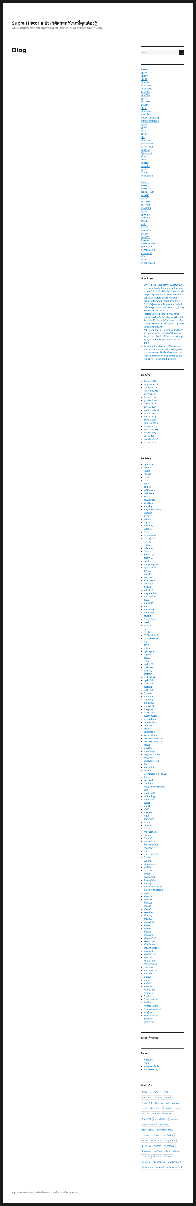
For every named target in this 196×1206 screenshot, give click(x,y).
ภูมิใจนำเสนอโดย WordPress (66, 1192)
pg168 (144, 72)
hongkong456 (148, 263)
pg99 (146, 645)
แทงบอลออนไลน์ (151, 1015)
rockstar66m (150, 722)
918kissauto (149, 490)
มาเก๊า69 (148, 870)
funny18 (148, 551)
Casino (147, 532)
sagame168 (149, 732)
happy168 (148, 558)
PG (145, 629)
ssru (146, 790)
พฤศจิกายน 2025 (151, 410)
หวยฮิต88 (148, 973)
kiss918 (145, 130)
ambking (148, 506)
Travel (147, 803)
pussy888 (145, 101)
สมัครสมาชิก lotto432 (154, 886)
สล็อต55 (147, 906)
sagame (147, 728)
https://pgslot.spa (150, 121)
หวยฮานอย (148, 967)
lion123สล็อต (150, 596)
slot (143, 137)
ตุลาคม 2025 (149, 413)
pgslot (144, 98)
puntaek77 (149, 706)
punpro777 (146, 246)
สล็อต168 (148, 899)
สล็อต (143, 156)
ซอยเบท (147, 835)
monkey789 (149, 612)
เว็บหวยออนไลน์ (151, 1006)
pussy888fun (150, 712)
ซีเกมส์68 (148, 838)
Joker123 (148, 577)
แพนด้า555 (149, 1019)
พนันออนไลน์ (149, 864)
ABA (146, 496)
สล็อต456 (148, 903)
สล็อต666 (148, 912)
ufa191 (147, 806)
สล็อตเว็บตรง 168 (151, 948)
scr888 (147, 745)
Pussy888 (148, 709)
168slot (147, 467)
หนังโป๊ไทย (146, 114)
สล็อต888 (145, 92)
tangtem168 (149, 793)
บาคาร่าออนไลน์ (148, 243)
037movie (148, 464)
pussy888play (150, 716)
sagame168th (147, 192)
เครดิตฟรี (148, 983)
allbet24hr (149, 503)
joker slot (145, 150)
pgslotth (148, 687)
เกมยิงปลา (148, 977)
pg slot (144, 127)
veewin (147, 822)
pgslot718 (148, 667)
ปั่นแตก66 (145, 240)
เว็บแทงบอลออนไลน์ (152, 1009)
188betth (148, 474)
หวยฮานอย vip (150, 970)
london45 (148, 603)
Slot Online (149, 767)
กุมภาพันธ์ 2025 (151, 439)
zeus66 (147, 825)
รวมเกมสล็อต (149, 877)
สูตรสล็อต (148, 957)
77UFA (147, 484)
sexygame (148, 757)
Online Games (150, 619)
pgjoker (147, 654)
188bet (147, 471)
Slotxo (147, 777)
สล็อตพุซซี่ (148, 935)
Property (148, 693)
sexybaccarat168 (152, 754)
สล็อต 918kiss (150, 896)
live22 (144, 221)
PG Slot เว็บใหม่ (151, 635)
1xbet (146, 477)
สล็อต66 (145, 82)
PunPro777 (149, 699)
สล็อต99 (147, 925)
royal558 (148, 725)
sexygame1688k (151, 761)
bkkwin (147, 519)
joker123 (145, 69)
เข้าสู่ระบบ (148, 1060)
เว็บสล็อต (147, 1002)
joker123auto (150, 580)
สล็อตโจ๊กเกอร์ (150, 954)
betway (147, 516)
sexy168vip (149, 751)
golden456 (149, 554)
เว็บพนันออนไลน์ (151, 999)
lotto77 (147, 606)
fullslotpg (145, 217)
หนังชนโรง (146, 188)
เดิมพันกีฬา (148, 986)
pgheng (147, 648)
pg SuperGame (151, 638)
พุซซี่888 (147, 867)
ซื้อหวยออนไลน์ (148, 250)
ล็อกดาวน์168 (150, 880)
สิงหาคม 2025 (150, 420)
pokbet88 (148, 690)
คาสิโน (147, 828)
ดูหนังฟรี (144, 198)
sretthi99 (148, 783)
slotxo (144, 108)
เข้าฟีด (146, 1063)
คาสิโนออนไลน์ (150, 832)
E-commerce (150, 535)
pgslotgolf (149, 683)
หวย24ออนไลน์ (150, 964)
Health (147, 561)
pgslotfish (149, 680)
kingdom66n (150, 593)
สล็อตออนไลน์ (147, 176)
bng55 (147, 522)
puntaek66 (149, 703)
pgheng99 (146, 214)
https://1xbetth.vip (150, 117)
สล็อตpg (147, 928)
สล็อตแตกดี (148, 951)
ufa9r (146, 815)
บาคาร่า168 (146, 208)
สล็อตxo (144, 172)
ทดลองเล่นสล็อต (151, 844)
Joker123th (149, 583)
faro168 (145, 259)
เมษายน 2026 (150, 394)
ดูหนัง (143, 224)
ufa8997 (148, 812)
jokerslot (145, 166)
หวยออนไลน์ (146, 253)
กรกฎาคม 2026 (151, 384)
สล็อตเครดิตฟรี (150, 941)
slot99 (144, 79)
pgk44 (147, 658)
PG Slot (147, 632)
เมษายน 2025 (150, 432)
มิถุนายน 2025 (150, 426)
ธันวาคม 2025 (150, 407)
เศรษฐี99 (148, 1012)
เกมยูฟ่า (147, 980)
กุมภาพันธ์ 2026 (151, 400)
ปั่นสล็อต (147, 857)
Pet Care (147, 625)
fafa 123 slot (149, 538)
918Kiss (147, 487)
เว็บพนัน (147, 996)
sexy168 (148, 748)
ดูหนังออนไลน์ (147, 143)
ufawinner (149, 819)
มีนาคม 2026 (150, 397)
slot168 (147, 770)
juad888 (147, 587)
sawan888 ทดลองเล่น (153, 738)
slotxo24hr (149, 780)
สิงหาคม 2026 (150, 381)
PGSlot (147, 661)
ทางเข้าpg (148, 848)
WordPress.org (151, 1069)
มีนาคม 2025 (150, 436)
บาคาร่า (144, 105)
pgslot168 (148, 664)
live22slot (169, 1108)
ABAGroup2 (149, 500)
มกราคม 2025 (150, 442)
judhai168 (148, 590)
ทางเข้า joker (147, 146)
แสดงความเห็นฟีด (151, 1066)
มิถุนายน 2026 (150, 387)
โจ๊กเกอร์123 (146, 153)
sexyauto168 (148, 1129)
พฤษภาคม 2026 (151, 391)
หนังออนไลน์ (146, 230)
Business (148, 529)
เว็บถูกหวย (148, 993)
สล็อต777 (148, 915)
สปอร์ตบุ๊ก (148, 883)
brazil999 (148, 525)
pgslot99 (148, 674)
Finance (147, 545)
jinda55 (144, 76)
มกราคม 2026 (150, 403)
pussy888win (150, 719)
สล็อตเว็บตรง (146, 85)
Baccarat (148, 513)
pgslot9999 (149, 677)
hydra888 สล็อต (151, 567)
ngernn (147, 616)
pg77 (146, 641)
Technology (149, 796)
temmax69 (149, 799)
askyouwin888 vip (152, 509)
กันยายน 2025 (150, 416)
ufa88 (146, 809)
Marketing (149, 609)
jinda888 (148, 574)
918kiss (145, 182)
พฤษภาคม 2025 (151, 429)
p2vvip (147, 622)
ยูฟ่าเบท (147, 874)
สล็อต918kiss (150, 922)
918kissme (149, 493)
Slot (145, 764)
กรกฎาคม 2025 (151, 423)
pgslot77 (145, 237)
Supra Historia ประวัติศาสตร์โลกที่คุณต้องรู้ (54, 23)
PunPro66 (149, 696)
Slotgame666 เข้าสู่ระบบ (155, 774)
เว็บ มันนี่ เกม (149, 990)
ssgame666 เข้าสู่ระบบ (154, 786)
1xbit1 (146, 480)
